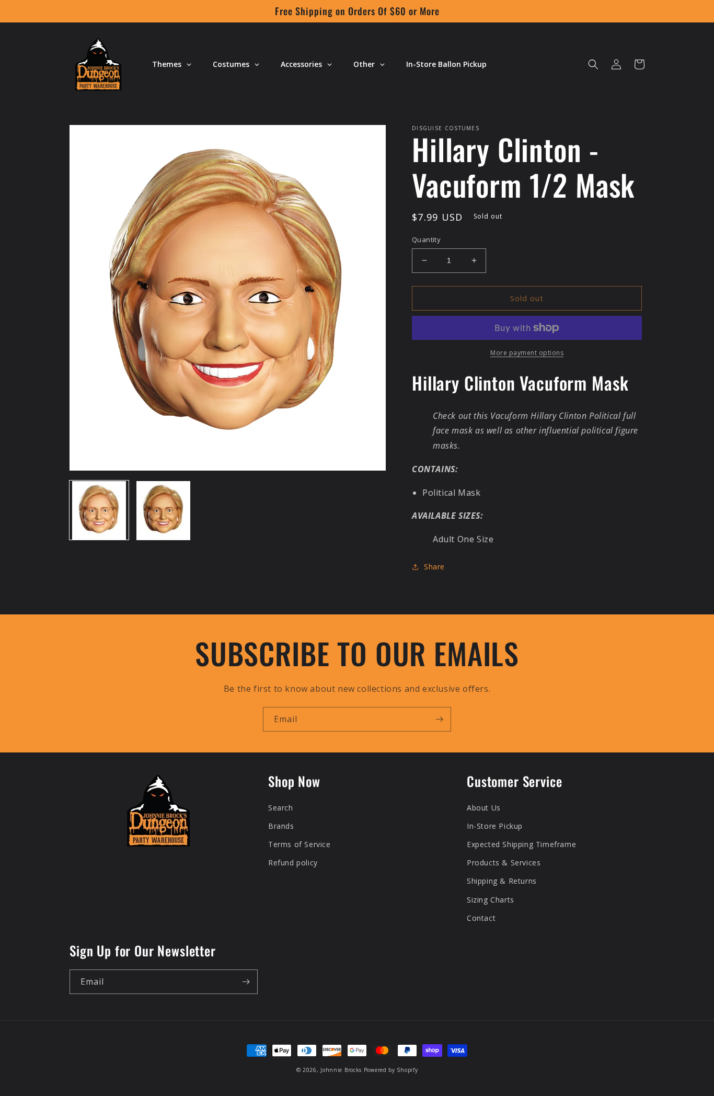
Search (280, 808)
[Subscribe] (439, 719)
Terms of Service (299, 844)
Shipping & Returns (502, 881)
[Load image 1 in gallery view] (99, 510)
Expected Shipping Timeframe (521, 844)
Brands (281, 826)
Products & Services (503, 862)
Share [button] (434, 567)
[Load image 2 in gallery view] (163, 510)
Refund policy (293, 862)
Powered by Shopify (391, 1070)
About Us (484, 808)
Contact (481, 918)
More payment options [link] (526, 352)
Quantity (426, 239)
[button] (593, 64)
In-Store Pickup (495, 826)
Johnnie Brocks (341, 1070)
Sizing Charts (490, 900)
